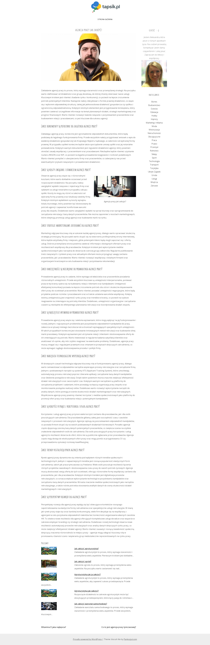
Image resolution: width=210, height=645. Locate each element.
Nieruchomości (154, 133)
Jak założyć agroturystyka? (86, 548)
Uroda (154, 175)
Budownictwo (154, 105)
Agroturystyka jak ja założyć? (87, 574)
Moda (154, 126)
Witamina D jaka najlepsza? (53, 627)
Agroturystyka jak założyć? (86, 591)
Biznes (154, 101)
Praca (154, 140)
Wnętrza (154, 182)
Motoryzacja (154, 129)
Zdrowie (154, 185)
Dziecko (154, 108)
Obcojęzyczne (154, 136)
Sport (154, 157)
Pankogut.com (130, 639)
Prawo (154, 143)
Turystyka (154, 168)
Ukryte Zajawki (154, 171)
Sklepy (154, 154)
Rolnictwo (154, 150)
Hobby (154, 115)
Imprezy (154, 119)
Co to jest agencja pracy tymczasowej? (118, 627)
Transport (154, 164)
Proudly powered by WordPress (87, 639)
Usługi (154, 178)
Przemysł (154, 147)
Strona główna (105, 19)
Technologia (154, 161)
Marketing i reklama (154, 122)
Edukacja (154, 112)
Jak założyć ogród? (82, 561)
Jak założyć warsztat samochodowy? (90, 603)
